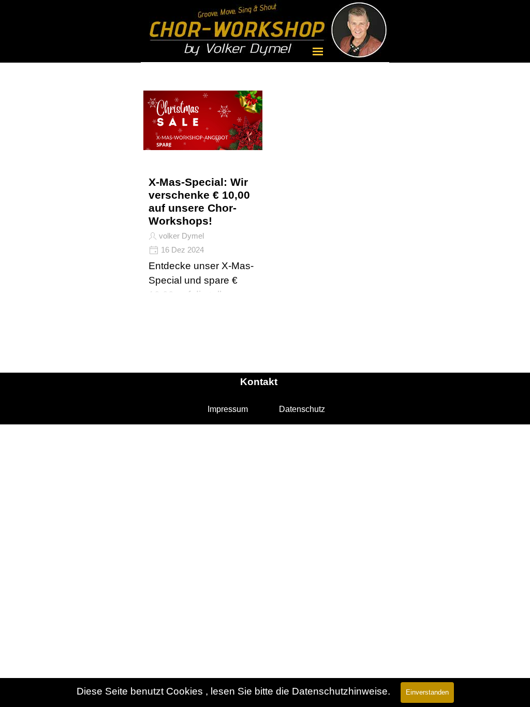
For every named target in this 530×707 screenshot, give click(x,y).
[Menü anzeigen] (318, 51)
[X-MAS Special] (202, 140)
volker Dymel (181, 236)
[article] (202, 181)
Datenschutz (302, 409)
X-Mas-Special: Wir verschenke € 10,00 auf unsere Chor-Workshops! (199, 201)
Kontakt (258, 381)
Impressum (228, 409)
